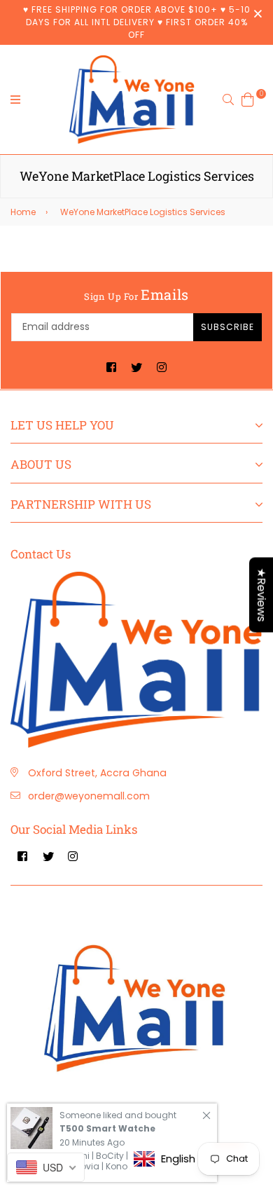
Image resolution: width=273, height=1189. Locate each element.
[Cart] (247, 98)
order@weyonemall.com (89, 796)
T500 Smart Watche (107, 1128)
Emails (136, 294)
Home (23, 212)
